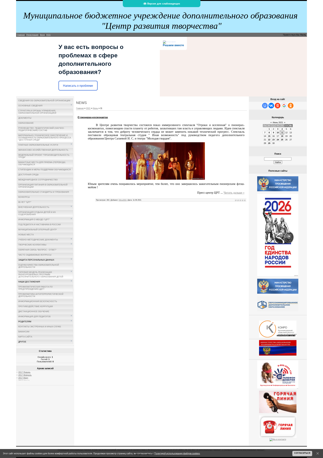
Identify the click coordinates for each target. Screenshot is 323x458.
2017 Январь (24, 372)
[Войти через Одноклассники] (290, 105)
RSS (48, 35)
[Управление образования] (277, 401)
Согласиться (302, 453)
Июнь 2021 (278, 122)
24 (278, 140)
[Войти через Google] (284, 106)
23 (273, 140)
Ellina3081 (123, 200)
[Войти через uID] (265, 105)
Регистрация (32, 35)
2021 (88, 108)
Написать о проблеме (78, 85)
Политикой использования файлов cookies (177, 453)
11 (282, 132)
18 (282, 136)
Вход (42, 35)
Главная (21, 35)
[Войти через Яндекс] (277, 105)
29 (269, 143)
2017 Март (23, 378)
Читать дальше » (234, 192)
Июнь (95, 108)
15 (269, 136)
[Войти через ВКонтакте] (271, 105)
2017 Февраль (25, 375)
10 (278, 132)
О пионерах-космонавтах (93, 117)
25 (282, 140)
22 (269, 140)
